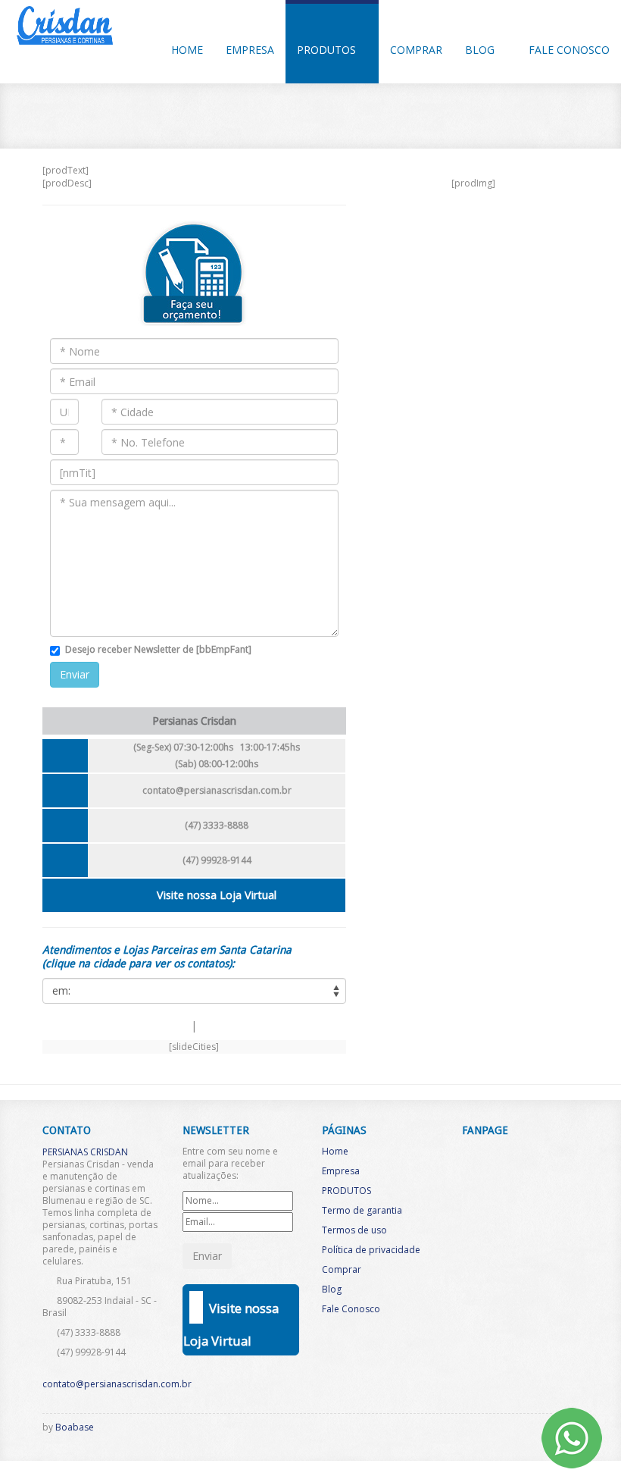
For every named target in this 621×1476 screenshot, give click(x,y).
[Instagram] (512, 1431)
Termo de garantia (362, 1210)
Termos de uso (354, 1230)
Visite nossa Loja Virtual (216, 895)
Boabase (74, 1427)
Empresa (341, 1170)
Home (335, 1151)
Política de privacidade (371, 1249)
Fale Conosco (569, 49)
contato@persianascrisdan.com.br (217, 790)
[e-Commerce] (537, 1431)
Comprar (416, 49)
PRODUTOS (328, 49)
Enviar (74, 674)
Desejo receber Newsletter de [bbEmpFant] (158, 649)
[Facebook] (487, 1431)
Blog (481, 49)
